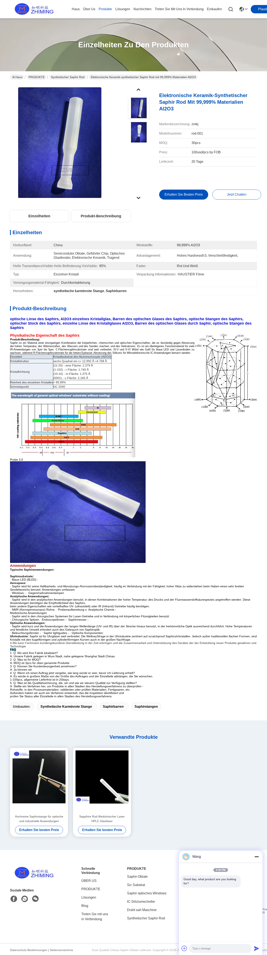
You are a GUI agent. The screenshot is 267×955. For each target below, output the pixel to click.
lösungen (122, 9)
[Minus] (256, 856)
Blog (84, 906)
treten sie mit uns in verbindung (179, 9)
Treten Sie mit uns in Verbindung (94, 916)
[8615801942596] (24, 898)
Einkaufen (214, 9)
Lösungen (88, 897)
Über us (89, 9)
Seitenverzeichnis (61, 950)
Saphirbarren (113, 706)
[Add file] (184, 948)
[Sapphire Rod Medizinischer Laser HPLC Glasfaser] (102, 781)
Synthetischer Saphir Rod (67, 77)
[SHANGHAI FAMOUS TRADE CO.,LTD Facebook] (14, 898)
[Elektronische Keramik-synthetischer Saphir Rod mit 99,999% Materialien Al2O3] (59, 142)
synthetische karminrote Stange (66, 706)
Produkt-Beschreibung (101, 216)
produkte (105, 9)
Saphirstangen (146, 706)
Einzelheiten (39, 216)
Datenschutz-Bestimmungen (28, 950)
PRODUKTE (37, 77)
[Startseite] (33, 878)
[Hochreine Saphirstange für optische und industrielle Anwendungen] (39, 781)
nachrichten (142, 9)
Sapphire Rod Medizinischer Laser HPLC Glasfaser (102, 819)
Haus (76, 9)
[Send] (256, 948)
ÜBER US (89, 880)
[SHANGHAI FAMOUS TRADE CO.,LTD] (33, 9)
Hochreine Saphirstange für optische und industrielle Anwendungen (39, 819)
